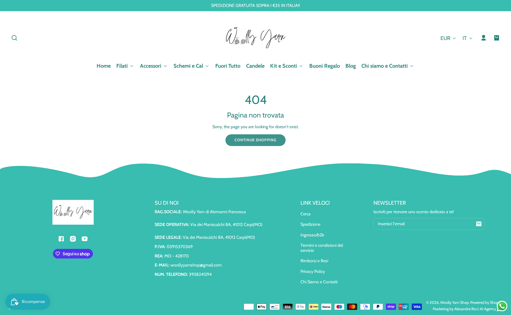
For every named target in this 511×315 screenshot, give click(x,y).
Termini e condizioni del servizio (321, 248)
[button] (14, 38)
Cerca (305, 213)
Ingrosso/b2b (312, 234)
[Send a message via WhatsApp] (502, 306)
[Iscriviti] (479, 224)
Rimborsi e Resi (314, 260)
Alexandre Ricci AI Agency (475, 308)
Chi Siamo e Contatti (318, 281)
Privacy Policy (312, 271)
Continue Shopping (255, 140)
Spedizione (310, 224)
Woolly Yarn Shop (454, 302)
